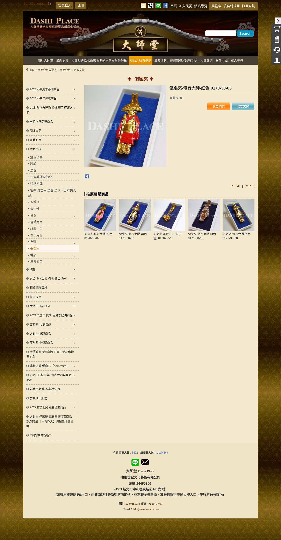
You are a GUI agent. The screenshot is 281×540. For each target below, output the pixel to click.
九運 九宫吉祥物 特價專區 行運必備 (49, 110)
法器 (33, 170)
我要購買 (218, 106)
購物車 (216, 6)
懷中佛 (34, 208)
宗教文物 (79, 69)
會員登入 (64, 5)
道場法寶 (36, 157)
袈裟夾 (34, 248)
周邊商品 (36, 261)
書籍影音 (35, 140)
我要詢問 (243, 106)
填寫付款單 (231, 6)
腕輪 (33, 163)
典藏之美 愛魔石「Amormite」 (49, 366)
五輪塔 (34, 202)
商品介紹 (65, 69)
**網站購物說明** (40, 435)
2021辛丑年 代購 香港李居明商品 (51, 315)
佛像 (33, 215)
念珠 (33, 241)
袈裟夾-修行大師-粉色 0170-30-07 (98, 236)
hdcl (135, 509)
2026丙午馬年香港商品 (44, 89)
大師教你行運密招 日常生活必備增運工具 (50, 354)
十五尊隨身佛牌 (41, 177)
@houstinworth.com (148, 509)
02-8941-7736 (133, 503)
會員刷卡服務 (38, 398)
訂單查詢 (248, 6)
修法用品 (36, 235)
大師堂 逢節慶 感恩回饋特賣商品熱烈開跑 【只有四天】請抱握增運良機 (49, 421)
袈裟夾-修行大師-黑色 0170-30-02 (133, 236)
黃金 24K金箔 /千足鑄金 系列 (48, 278)
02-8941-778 (155, 503)
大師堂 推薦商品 (40, 333)
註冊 (80, 5)
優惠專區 (35, 297)
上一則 (235, 186)
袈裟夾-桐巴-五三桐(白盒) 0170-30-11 (167, 236)
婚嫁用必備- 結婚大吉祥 (45, 389)
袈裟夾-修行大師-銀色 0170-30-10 (202, 236)
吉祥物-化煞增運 (40, 324)
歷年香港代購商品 (41, 342)
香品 (33, 255)
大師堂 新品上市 (40, 306)
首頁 (32, 69)
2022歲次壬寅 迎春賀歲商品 (48, 407)
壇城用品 (36, 222)
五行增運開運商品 (41, 121)
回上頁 (250, 186)
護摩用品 (36, 228)
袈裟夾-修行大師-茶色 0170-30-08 (237, 236)
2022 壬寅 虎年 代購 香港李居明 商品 (48, 377)
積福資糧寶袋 (38, 287)
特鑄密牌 (36, 183)
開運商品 (35, 130)
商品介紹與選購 (47, 69)
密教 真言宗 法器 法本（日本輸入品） (52, 193)
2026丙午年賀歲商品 (43, 98)
